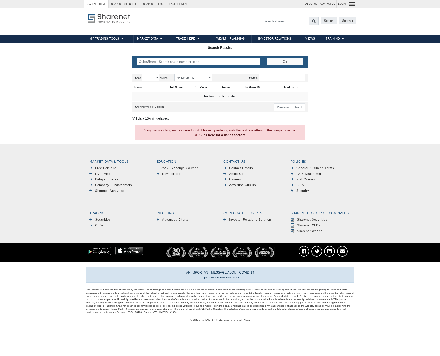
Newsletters (171, 173)
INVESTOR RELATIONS (274, 38)
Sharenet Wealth (309, 231)
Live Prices (104, 173)
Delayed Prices (106, 179)
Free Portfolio (105, 168)
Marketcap (291, 87)
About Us (236, 173)
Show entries (151, 78)
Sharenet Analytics (109, 190)
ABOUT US (311, 4)
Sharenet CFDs (153, 4)
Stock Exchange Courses (179, 168)
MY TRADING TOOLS (104, 38)
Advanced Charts (175, 219)
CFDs (99, 225)
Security (302, 190)
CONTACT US (327, 4)
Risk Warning (306, 179)
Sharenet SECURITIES (124, 4)
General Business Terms (315, 168)
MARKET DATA (147, 38)
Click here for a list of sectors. (222, 135)
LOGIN (342, 4)
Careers (235, 179)
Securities (103, 219)
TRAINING (333, 38)
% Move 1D (252, 87)
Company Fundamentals (113, 185)
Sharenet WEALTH (179, 4)
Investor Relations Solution (250, 219)
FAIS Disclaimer (308, 173)
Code (203, 87)
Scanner (347, 20)
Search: (253, 77)
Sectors (329, 20)
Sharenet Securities (312, 219)
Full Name (176, 87)
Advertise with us (242, 185)
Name (138, 87)
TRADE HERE (185, 38)
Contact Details (241, 168)
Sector (225, 87)
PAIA (300, 185)
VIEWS (310, 38)
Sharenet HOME (96, 4)
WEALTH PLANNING (230, 38)
